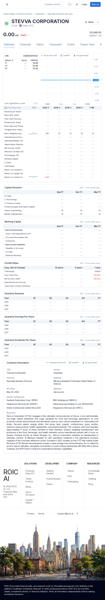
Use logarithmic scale (15, 103)
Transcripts (55, 44)
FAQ (69, 476)
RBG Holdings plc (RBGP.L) (65, 400)
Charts (71, 44)
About (70, 470)
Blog (90, 484)
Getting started (49, 472)
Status (49, 484)
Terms (41, 513)
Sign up (95, 4)
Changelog (72, 481)
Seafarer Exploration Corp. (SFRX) (22, 400)
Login (84, 4)
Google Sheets (82, 55)
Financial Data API (29, 472)
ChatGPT (66, 55)
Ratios (40, 44)
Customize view (14, 108)
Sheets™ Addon (29, 501)
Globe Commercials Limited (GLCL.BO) (24, 408)
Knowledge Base (94, 472)
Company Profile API (57, 363)
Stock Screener (30, 493)
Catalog (92, 478)
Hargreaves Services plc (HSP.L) (68, 408)
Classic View (87, 44)
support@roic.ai (65, 513)
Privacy (30, 513)
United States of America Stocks (17, 14)
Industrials (39, 14)
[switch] (35, 103)
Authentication (53, 478)
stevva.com (59, 392)
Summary (9, 44)
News (28, 486)
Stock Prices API (50, 55)
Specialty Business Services (60, 14)
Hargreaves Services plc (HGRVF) (22, 404)
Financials (25, 44)
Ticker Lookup (29, 480)
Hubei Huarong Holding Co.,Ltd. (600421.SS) (73, 404)
